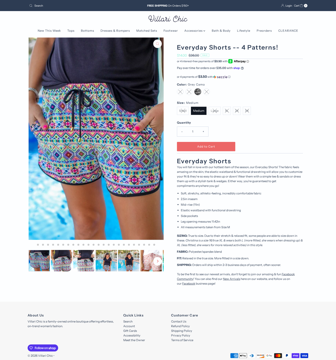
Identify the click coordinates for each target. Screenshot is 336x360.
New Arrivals (231, 279)
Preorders (264, 30)
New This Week (49, 30)
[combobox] (73, 6)
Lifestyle (243, 30)
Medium (198, 111)
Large (215, 111)
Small (183, 111)
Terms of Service (182, 340)
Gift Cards (130, 331)
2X (237, 111)
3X (247, 111)
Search (128, 321)
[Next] (157, 261)
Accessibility (131, 335)
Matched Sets (146, 30)
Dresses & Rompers (115, 30)
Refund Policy (180, 326)
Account (129, 326)
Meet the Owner (134, 340)
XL (227, 111)
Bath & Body (221, 30)
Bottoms (87, 30)
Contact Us (178, 321)
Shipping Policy (181, 331)
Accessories (193, 30)
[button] (240, 77)
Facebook (188, 283)
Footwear (171, 30)
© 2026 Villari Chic (40, 355)
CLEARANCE (288, 30)
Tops (70, 30)
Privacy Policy (180, 335)
